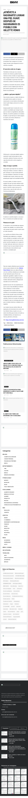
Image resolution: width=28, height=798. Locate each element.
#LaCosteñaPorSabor (8, 578)
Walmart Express (12, 619)
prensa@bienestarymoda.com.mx (9, 711)
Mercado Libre (13, 609)
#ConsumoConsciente (8, 575)
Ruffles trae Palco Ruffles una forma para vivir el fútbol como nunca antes (16, 740)
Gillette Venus (10, 323)
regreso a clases (7, 614)
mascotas (5, 609)
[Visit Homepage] (14, 2)
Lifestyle (5, 515)
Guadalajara (16, 601)
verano (4, 619)
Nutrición (6, 482)
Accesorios (7, 540)
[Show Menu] (1, 2)
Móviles (6, 561)
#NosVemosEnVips (19, 578)
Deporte (6, 480)
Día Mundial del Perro (17, 596)
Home (4, 9)
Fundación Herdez (7, 601)
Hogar (5, 526)
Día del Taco (14, 593)
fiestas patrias (6, 598)
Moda (4, 537)
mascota (18, 606)
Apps (5, 555)
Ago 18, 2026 (6, 370)
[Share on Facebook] (6, 54)
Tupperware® (16, 616)
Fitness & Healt (7, 478)
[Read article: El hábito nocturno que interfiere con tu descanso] (14, 405)
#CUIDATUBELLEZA (20, 575)
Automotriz (7, 559)
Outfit (5, 544)
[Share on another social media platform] (21, 54)
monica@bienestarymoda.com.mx (9, 717)
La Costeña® (6, 606)
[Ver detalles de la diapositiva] (16, 436)
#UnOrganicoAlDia (17, 583)
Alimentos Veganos (9, 492)
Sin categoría (6, 550)
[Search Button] (26, 2)
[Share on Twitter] (14, 54)
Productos (7, 498)
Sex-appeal (7, 532)
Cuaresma (19, 588)
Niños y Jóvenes (7, 547)
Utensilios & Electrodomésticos (12, 504)
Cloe (14, 588)
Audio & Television (8, 557)
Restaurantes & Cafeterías (11, 502)
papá (18, 611)
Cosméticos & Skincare (10, 456)
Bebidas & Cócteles (9, 494)
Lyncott (12, 606)
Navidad (20, 609)
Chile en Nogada (7, 588)
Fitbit (13, 598)
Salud (5, 484)
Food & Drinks (6, 489)
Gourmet (6, 496)
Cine (5, 468)
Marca (6, 463)
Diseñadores (7, 542)
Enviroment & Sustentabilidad (12, 522)
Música (6, 472)
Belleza (9, 9)
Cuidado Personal (9, 360)
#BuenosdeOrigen (19, 573)
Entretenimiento (7, 466)
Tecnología (6, 553)
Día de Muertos (6, 596)
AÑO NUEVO (6, 586)
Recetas (6, 500)
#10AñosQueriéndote (8, 573)
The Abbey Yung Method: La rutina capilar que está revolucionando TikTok (17, 733)
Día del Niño (16, 591)
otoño (4, 611)
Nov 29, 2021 (6, 34)
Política (6, 530)
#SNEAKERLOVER (7, 583)
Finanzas (6, 524)
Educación (6, 510)
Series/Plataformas (9, 474)
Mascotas (6, 528)
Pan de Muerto (11, 611)
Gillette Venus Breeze (18, 323)
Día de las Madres (7, 591)
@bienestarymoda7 (10, 627)
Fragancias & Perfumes (10, 461)
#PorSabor (5, 580)
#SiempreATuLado (14, 580)
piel (22, 611)
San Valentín (16, 614)
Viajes (5, 534)
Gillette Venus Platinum (9, 325)
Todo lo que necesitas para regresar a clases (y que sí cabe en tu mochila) (13, 391)
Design (5, 517)
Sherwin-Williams (7, 616)
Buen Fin (21, 586)
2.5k (11, 370)
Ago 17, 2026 (6, 417)
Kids (4, 507)
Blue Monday (14, 586)
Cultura (6, 470)
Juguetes (6, 512)
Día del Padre (6, 593)
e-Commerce (7, 519)
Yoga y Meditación (9, 486)
